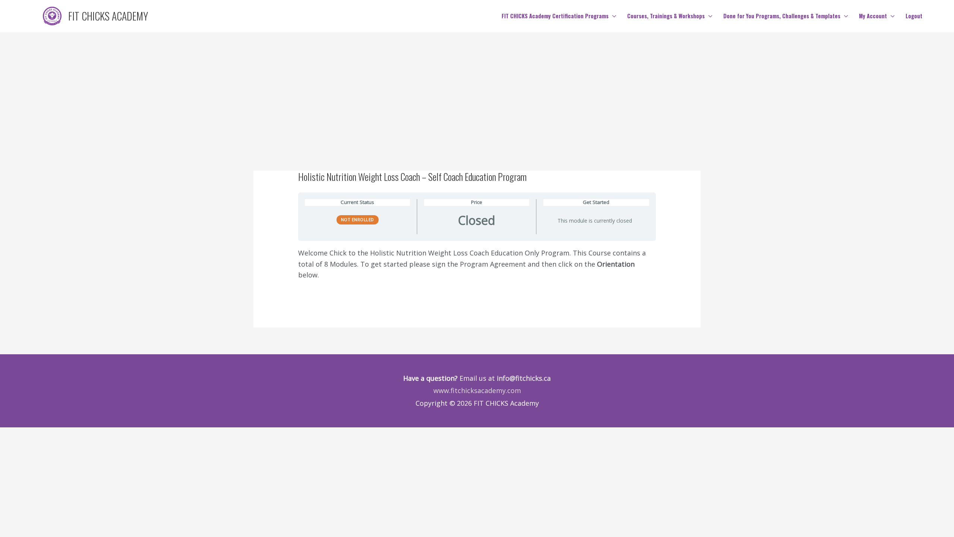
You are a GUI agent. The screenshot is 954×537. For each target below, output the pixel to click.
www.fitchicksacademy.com (477, 390)
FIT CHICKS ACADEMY (108, 15)
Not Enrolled (357, 219)
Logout (914, 16)
